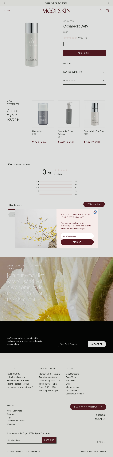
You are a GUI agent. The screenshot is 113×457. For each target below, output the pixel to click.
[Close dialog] (94, 212)
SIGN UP (77, 242)
